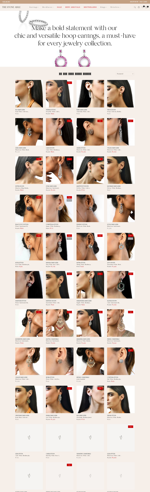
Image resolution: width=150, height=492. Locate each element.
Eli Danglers (20, 110)
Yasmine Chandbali (84, 454)
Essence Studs (82, 224)
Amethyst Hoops (83, 186)
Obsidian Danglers (22, 415)
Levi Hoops (111, 262)
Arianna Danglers (83, 339)
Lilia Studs (111, 454)
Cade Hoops (50, 148)
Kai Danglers (81, 415)
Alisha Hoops (112, 301)
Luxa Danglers (112, 224)
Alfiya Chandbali (52, 339)
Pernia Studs (51, 110)
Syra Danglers (51, 186)
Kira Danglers (82, 110)
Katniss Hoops (51, 301)
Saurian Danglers (114, 186)
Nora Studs (50, 377)
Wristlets (114, 7)
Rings (103, 7)
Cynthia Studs (112, 377)
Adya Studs (19, 262)
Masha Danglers (52, 262)
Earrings (33, 7)
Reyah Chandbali (83, 377)
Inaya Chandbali (113, 339)
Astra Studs (81, 262)
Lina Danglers (20, 148)
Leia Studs (19, 454)
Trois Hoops (111, 110)
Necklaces (47, 7)
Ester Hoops (19, 186)
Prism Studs (111, 415)
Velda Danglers (113, 148)
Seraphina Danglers (84, 301)
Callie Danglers (21, 377)
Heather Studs (20, 301)
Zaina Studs (81, 148)
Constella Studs (52, 224)
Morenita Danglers (22, 339)
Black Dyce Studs (21, 224)
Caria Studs (50, 454)
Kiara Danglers (51, 415)
